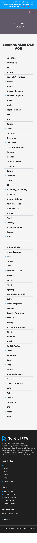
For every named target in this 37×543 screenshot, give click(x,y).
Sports (10, 369)
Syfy (9, 388)
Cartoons (11, 133)
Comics (10, 171)
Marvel (10, 275)
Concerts (11, 175)
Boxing (10, 124)
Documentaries (14, 204)
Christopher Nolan (15, 147)
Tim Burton (12, 402)
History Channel (14, 227)
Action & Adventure (16, 77)
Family (10, 218)
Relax (9, 332)
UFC (8, 407)
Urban (9, 412)
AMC (9, 67)
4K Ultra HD (12, 63)
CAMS (9, 128)
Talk (8, 393)
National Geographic (16, 294)
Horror (10, 232)
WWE (9, 416)
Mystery (10, 289)
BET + (9, 119)
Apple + (10, 105)
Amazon (10, 86)
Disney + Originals (15, 199)
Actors (10, 81)
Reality (10, 322)
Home (15, 27)
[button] (33, 12)
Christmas (11, 138)
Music (9, 285)
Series (9, 350)
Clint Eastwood (14, 161)
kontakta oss (24, 6)
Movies (10, 280)
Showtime (11, 355)
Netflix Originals (14, 303)
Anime (10, 100)
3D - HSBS (11, 58)
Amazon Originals (15, 91)
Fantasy (10, 222)
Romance (11, 336)
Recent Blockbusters (16, 327)
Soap (9, 360)
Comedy (10, 166)
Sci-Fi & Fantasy (14, 346)
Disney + (11, 194)
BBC (8, 114)
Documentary (13, 208)
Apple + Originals (14, 110)
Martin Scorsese (14, 271)
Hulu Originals (13, 247)
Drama (10, 213)
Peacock (11, 308)
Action (10, 72)
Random (10, 318)
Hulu (9, 237)
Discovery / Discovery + (18, 189)
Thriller (10, 397)
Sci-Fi (9, 341)
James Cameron (14, 252)
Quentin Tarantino (15, 313)
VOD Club (18, 23)
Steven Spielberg (15, 383)
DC (8, 185)
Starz (9, 379)
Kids (9, 256)
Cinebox (10, 152)
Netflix (10, 299)
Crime (9, 180)
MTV (9, 266)
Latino (10, 261)
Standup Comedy (15, 374)
